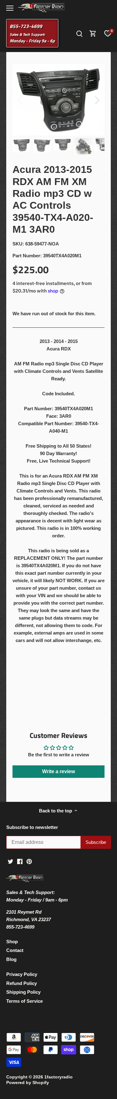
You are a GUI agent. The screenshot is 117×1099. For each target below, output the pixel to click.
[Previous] (20, 99)
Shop (12, 941)
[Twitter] (10, 861)
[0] (108, 33)
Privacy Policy (21, 974)
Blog (11, 959)
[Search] (79, 33)
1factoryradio (58, 1077)
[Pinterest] (29, 861)
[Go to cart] (93, 33)
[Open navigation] (9, 8)
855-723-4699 (26, 26)
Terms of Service (24, 1001)
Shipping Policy (23, 992)
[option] (58, 100)
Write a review (58, 771)
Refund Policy (21, 983)
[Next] (97, 99)
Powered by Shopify (27, 1082)
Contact (14, 950)
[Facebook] (19, 861)
